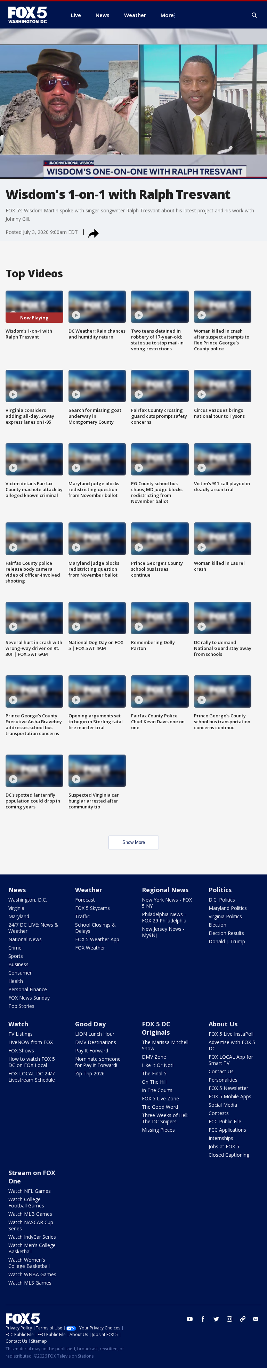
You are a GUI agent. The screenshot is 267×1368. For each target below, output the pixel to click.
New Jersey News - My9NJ (163, 932)
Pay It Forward (91, 1050)
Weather (88, 890)
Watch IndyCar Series (32, 1236)
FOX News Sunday (29, 997)
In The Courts (157, 1090)
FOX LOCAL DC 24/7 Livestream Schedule (31, 1076)
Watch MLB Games (30, 1214)
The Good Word (160, 1107)
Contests (219, 1113)
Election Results (226, 933)
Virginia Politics (225, 916)
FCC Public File (225, 1121)
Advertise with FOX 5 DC (232, 1045)
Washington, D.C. (27, 899)
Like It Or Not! (157, 1065)
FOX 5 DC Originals (156, 1028)
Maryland (18, 916)
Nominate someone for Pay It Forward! (98, 1062)
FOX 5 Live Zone (160, 1098)
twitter (216, 1319)
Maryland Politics (228, 908)
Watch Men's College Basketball (32, 1248)
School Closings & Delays (95, 927)
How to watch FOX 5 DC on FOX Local (31, 1062)
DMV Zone (154, 1056)
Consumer (20, 972)
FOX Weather (90, 947)
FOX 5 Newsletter (228, 1088)
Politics (220, 890)
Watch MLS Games (29, 1282)
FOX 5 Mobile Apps (230, 1096)
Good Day (90, 1024)
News (17, 890)
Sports (15, 956)
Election (217, 924)
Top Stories (21, 1006)
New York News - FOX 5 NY (167, 902)
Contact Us (221, 1071)
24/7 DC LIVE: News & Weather (33, 927)
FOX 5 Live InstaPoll (231, 1034)
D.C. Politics (222, 899)
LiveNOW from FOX (30, 1042)
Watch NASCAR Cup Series (30, 1225)
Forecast (85, 899)
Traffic (82, 916)
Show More (133, 842)
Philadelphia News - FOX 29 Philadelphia (164, 917)
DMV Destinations (95, 1042)
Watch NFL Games (29, 1191)
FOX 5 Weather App (97, 939)
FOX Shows (21, 1050)
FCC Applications (227, 1129)
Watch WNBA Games (32, 1274)
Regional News (165, 890)
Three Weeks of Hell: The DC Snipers (165, 1118)
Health (15, 981)
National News (25, 939)
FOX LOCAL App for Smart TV (231, 1059)
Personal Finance (27, 989)
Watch (18, 1024)
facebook (203, 1319)
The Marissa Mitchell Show (165, 1045)
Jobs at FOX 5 (224, 1146)
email (255, 1319)
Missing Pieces (158, 1129)
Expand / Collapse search (254, 15)
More (167, 14)
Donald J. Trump (227, 941)
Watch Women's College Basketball (29, 1262)
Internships (221, 1138)
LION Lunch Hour (94, 1034)
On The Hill (154, 1081)
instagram (229, 1319)
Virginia (16, 908)
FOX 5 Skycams (92, 908)
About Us (223, 1024)
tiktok (242, 1319)
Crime (15, 947)
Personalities (223, 1079)
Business (18, 964)
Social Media (223, 1104)
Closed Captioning (229, 1154)
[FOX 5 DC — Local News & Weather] (31, 15)
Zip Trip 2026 (90, 1073)
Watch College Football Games (26, 1202)
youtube (189, 1319)
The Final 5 (154, 1073)
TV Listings (20, 1034)
